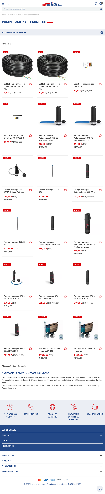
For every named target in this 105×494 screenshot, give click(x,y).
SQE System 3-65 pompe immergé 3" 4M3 (49, 349)
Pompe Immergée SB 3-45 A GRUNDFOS (49, 297)
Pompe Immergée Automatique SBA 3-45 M (49, 243)
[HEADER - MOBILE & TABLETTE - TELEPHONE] (8, 3)
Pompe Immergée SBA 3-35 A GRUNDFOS (14, 349)
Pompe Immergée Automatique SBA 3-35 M (84, 191)
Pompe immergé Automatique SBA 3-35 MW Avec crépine (48, 137)
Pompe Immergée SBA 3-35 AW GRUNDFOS (14, 297)
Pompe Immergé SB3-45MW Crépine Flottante (14, 191)
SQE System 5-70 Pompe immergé (84, 349)
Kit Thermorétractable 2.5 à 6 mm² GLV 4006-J (14, 136)
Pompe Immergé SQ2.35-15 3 (49, 191)
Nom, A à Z (6, 44)
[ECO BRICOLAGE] (52, 3)
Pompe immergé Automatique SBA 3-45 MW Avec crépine (83, 137)
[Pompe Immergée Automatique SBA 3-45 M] (52, 223)
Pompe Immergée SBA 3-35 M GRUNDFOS (84, 297)
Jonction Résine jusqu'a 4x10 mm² (84, 85)
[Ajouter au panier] (30, 84)
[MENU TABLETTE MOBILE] (4, 3)
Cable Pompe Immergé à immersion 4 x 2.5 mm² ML (49, 86)
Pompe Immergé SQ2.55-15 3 (14, 243)
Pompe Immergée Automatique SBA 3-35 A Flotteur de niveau (84, 244)
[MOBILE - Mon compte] (95, 3)
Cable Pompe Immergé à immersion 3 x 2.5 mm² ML (14, 86)
